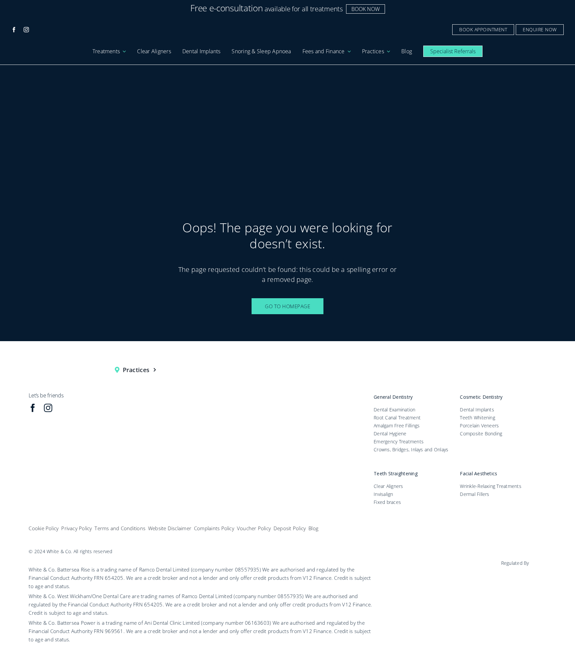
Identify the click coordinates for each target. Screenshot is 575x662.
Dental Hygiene (390, 433)
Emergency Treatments (399, 441)
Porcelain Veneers (479, 425)
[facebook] (14, 29)
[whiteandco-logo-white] (287, 25)
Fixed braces (387, 502)
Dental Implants (477, 409)
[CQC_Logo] (523, 571)
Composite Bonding (481, 433)
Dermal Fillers (474, 494)
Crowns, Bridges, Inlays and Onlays (411, 449)
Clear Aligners (388, 486)
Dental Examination (394, 409)
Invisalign (383, 494)
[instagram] (26, 29)
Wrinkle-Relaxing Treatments (490, 486)
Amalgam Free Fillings (397, 425)
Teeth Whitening (477, 417)
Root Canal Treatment (397, 417)
